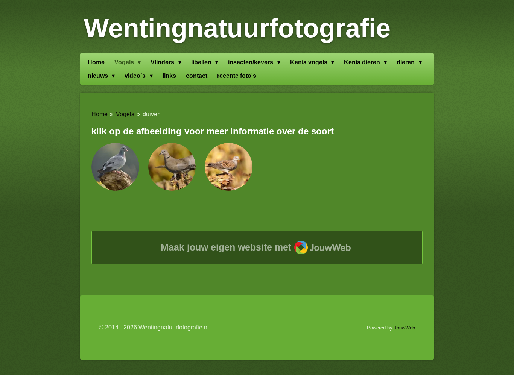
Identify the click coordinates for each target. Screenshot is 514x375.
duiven (152, 114)
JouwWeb (404, 328)
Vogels (125, 114)
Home (99, 114)
